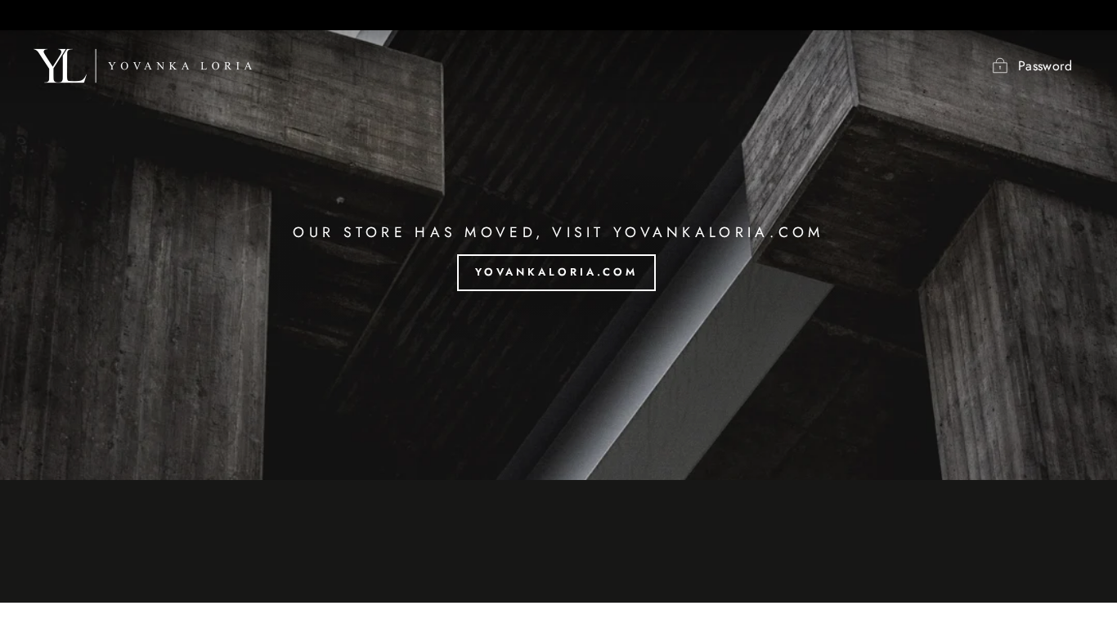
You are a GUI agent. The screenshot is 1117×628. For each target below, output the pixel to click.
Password (1045, 65)
